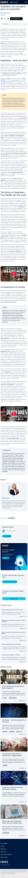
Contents (6, 24)
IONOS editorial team (5, 12)
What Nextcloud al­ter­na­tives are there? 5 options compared (14, 621)
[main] (14, 275)
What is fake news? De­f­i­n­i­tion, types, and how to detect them (12, 822)
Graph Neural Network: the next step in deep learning (12, 788)
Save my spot (14, 598)
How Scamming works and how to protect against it (13, 687)
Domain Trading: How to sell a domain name (12, 609)
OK (3, 875)
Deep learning (15, 80)
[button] (14, 556)
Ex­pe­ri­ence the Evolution (9, 582)
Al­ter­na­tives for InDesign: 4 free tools (11, 655)
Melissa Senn (5, 498)
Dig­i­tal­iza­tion (12, 518)
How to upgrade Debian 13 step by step (11, 644)
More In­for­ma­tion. (11, 873)
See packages (6, 536)
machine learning (5, 81)
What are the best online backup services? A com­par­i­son (14, 633)
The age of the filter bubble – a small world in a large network (12, 754)
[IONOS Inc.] (14, 862)
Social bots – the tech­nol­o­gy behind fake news (13, 721)
